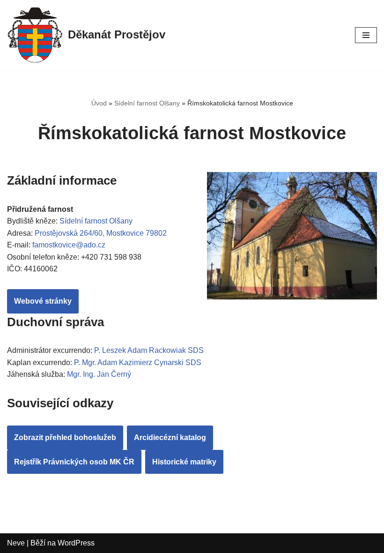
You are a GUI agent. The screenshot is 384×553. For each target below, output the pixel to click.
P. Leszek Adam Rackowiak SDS (149, 350)
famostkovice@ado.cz (68, 245)
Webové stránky (43, 301)
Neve (16, 543)
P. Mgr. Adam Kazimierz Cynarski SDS (137, 362)
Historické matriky (184, 462)
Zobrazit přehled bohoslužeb (65, 437)
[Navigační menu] (366, 35)
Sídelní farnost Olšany (147, 103)
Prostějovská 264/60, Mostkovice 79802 (101, 233)
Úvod (99, 103)
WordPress (76, 543)
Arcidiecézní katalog (170, 437)
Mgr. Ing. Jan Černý (99, 374)
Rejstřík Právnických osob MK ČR (74, 462)
